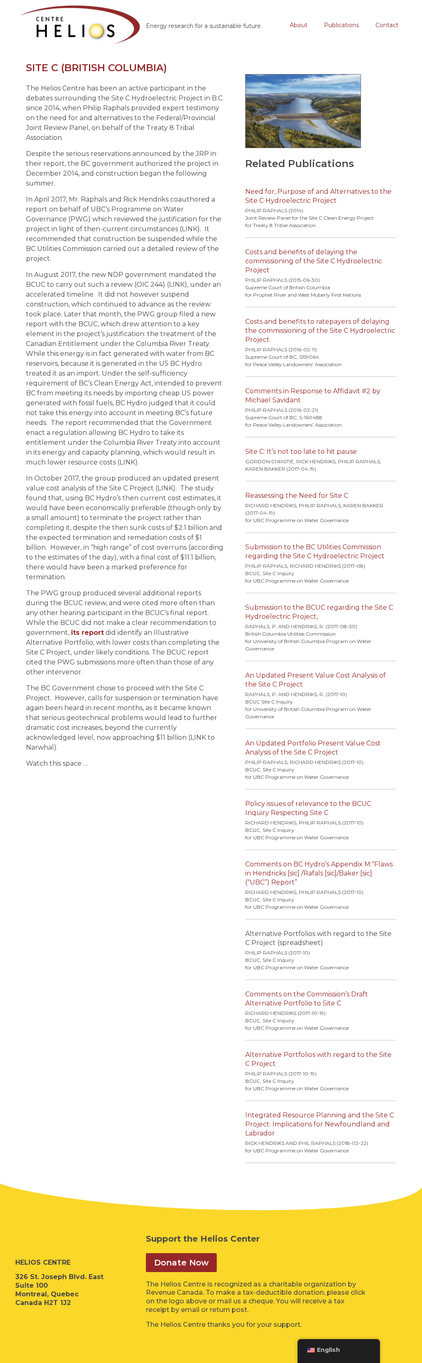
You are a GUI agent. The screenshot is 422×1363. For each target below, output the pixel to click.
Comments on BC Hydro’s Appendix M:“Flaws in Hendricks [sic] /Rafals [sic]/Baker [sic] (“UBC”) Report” (319, 873)
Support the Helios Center (203, 1239)
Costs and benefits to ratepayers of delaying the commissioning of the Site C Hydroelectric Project (320, 331)
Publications (341, 25)
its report (87, 632)
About (298, 25)
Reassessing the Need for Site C (296, 495)
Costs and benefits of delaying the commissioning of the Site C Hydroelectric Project (313, 261)
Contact (387, 25)
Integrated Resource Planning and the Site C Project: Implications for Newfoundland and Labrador (319, 1124)
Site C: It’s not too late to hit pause (301, 451)
